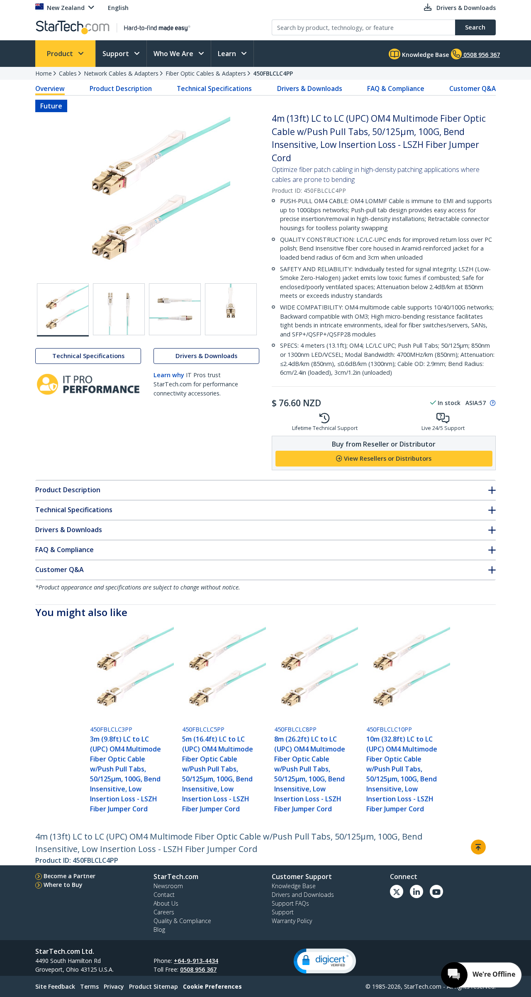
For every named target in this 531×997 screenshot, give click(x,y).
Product (61, 53)
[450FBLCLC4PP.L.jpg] (175, 309)
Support (116, 53)
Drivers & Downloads (309, 88)
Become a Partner (69, 876)
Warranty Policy (292, 921)
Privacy (114, 986)
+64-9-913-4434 (196, 961)
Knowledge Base (424, 55)
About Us (165, 903)
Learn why (168, 375)
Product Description (121, 88)
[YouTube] (436, 891)
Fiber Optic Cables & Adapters (206, 73)
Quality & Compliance (182, 921)
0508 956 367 (198, 969)
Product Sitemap (153, 986)
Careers (163, 912)
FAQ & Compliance (395, 88)
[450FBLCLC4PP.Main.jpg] (63, 309)
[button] (325, 961)
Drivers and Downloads (303, 895)
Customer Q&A (472, 88)
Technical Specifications (214, 88)
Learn (228, 53)
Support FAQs (290, 903)
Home (43, 73)
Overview (50, 88)
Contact (164, 895)
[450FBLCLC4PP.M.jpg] (231, 309)
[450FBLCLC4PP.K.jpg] (119, 309)
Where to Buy (63, 885)
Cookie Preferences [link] (212, 986)
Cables (68, 73)
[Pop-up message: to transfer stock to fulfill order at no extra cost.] (491, 403)
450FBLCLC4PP (273, 73)
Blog (159, 929)
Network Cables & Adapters (121, 73)
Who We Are (174, 53)
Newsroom (168, 886)
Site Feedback (55, 986)
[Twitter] (396, 891)
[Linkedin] (416, 891)
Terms (89, 986)
